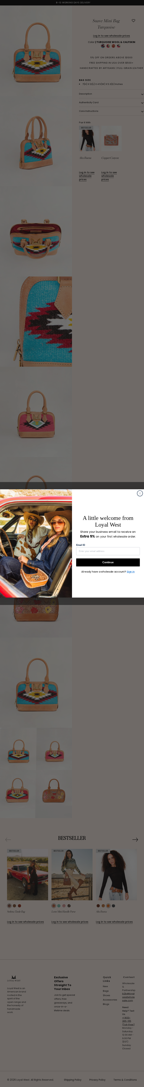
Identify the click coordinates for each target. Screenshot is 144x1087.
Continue (108, 562)
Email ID (80, 545)
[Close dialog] (140, 493)
